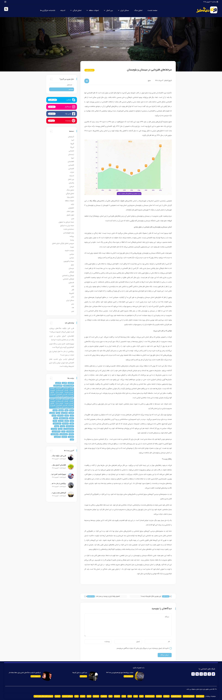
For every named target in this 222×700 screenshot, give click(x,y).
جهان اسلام (70, 211)
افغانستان (71, 161)
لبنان (72, 296)
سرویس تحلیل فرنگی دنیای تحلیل (63, 243)
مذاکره (71, 434)
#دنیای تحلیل (58, 386)
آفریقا (72, 143)
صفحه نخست (152, 10)
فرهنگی (71, 272)
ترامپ (55, 418)
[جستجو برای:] (61, 85)
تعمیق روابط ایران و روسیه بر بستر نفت (108, 596)
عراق (72, 264)
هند (73, 307)
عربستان (71, 268)
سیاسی (71, 254)
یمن (72, 311)
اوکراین (52, 413)
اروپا (72, 158)
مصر (72, 304)
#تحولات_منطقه (68, 386)
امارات (72, 172)
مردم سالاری (63, 434)
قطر (73, 289)
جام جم (61, 421)
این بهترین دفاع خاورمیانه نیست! (151, 596)
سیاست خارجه (69, 250)
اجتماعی (71, 151)
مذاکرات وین (56, 432)
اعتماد (55, 410)
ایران (72, 416)
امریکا (57, 413)
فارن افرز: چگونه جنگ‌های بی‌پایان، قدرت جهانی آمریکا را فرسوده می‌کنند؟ (58, 456)
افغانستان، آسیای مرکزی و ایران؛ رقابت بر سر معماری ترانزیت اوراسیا (58, 465)
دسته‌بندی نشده (69, 229)
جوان (71, 424)
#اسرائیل (70, 383)
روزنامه (72, 236)
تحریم (54, 416)
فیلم (72, 286)
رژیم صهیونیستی (68, 232)
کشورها (71, 293)
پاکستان (71, 183)
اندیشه (62, 10)
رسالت (62, 426)
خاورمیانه (65, 424)
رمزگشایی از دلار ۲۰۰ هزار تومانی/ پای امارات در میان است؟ (58, 483)
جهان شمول (70, 215)
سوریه (72, 247)
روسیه (72, 240)
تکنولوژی (71, 208)
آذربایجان (71, 136)
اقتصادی (71, 165)
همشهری (57, 437)
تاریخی (71, 186)
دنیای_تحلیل (57, 424)
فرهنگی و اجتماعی (68, 275)
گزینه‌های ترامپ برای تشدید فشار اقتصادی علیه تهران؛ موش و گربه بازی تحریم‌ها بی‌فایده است (61, 363)
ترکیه (72, 204)
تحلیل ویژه (70, 197)
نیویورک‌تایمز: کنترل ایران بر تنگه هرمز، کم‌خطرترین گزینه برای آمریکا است (58, 474)
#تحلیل (58, 383)
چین (72, 218)
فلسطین (71, 282)
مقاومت (71, 437)
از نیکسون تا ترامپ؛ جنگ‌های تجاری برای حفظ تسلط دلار (25, 672)
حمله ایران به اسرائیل (67, 225)
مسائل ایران (124, 10)
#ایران (64, 383)
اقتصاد (71, 413)
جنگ (55, 421)
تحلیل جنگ (138, 10)
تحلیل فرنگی (77, 10)
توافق (66, 421)
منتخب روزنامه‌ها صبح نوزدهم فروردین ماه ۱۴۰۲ (119, 672)
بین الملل (109, 10)
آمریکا (72, 147)
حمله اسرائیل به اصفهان (66, 222)
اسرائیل (61, 410)
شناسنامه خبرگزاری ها (47, 10)
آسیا (72, 140)
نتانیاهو (64, 437)
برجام (66, 416)
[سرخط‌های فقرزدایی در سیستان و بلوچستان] (128, 194)
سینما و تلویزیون (69, 261)
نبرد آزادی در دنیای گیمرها (79, 672)
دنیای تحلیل (70, 426)
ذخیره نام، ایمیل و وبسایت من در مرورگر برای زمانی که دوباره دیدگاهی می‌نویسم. (142, 648)
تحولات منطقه (94, 10)
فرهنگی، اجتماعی (68, 279)
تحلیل (71, 418)
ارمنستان (71, 154)
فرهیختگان (70, 432)
